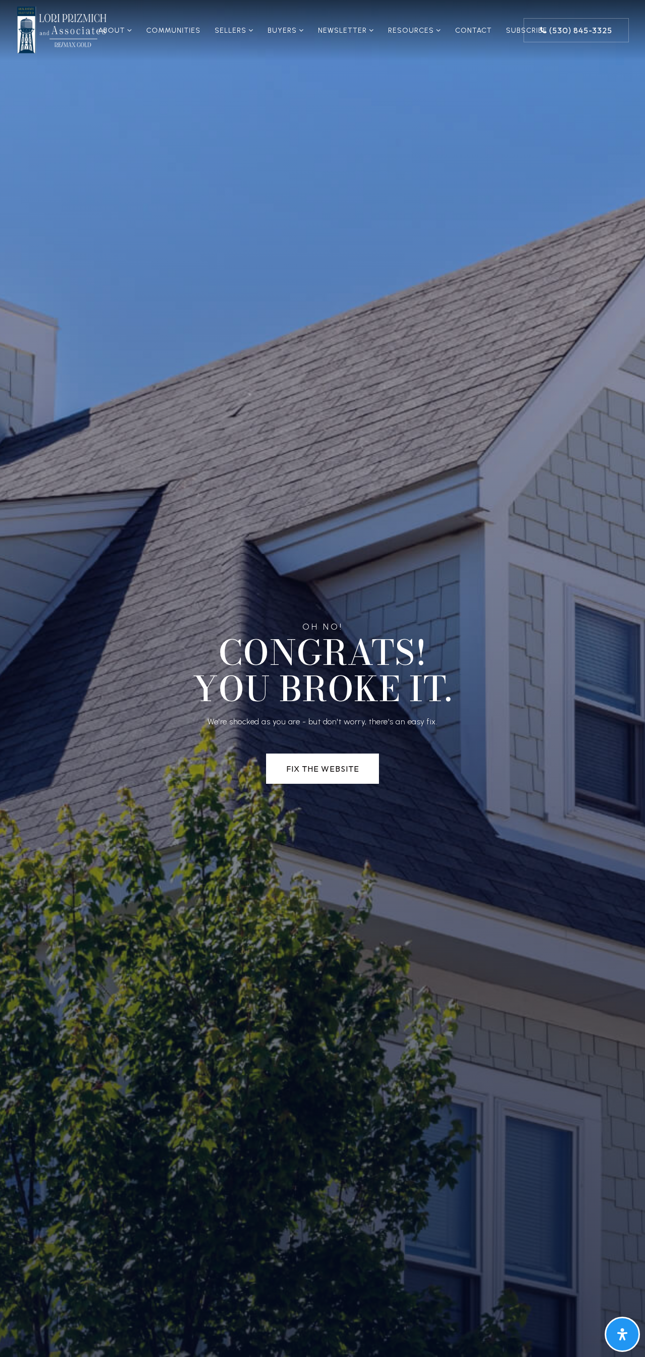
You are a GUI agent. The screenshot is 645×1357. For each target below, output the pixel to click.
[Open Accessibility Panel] (622, 1334)
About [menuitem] (112, 30)
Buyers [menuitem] (283, 30)
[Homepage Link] (62, 29)
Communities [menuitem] (173, 30)
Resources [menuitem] (412, 30)
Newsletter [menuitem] (343, 30)
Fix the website (322, 769)
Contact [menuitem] (473, 30)
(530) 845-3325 (579, 30)
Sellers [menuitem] (231, 30)
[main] (322, 678)
